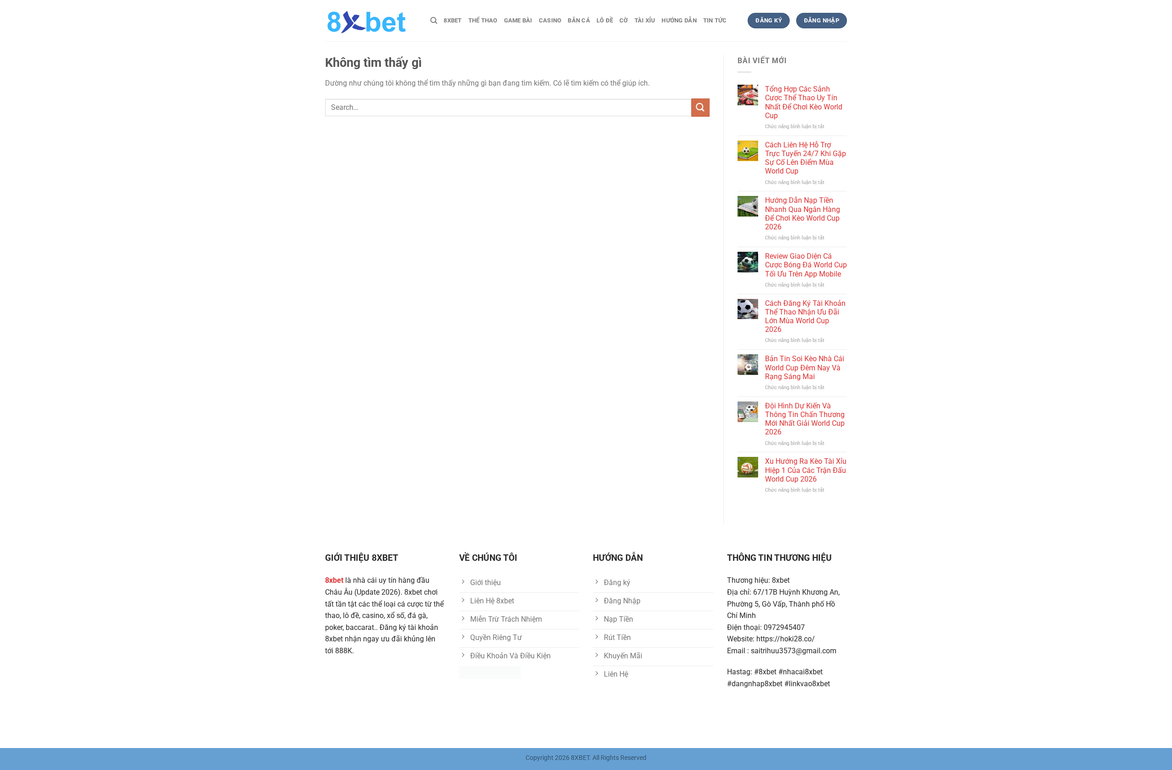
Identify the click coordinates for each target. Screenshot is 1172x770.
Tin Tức (715, 20)
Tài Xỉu (645, 20)
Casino (550, 20)
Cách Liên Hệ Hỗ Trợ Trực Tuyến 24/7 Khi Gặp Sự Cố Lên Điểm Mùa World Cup (805, 158)
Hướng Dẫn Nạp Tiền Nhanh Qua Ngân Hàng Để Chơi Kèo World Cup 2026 (802, 213)
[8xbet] (371, 20)
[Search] (433, 20)
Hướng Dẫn (679, 20)
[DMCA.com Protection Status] (490, 672)
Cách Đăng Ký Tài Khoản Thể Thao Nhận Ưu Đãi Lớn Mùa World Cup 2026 (805, 316)
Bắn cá (579, 20)
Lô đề (605, 20)
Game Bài (518, 20)
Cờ (623, 20)
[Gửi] (700, 107)
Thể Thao (483, 20)
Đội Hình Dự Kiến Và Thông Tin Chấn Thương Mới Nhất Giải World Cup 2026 (805, 419)
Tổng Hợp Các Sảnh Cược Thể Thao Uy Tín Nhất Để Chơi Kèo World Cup (803, 102)
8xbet (452, 20)
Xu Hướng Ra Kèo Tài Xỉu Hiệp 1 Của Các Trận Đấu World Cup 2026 (805, 470)
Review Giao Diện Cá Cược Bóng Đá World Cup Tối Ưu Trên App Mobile (806, 265)
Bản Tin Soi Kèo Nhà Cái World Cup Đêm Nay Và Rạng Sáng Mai (804, 367)
